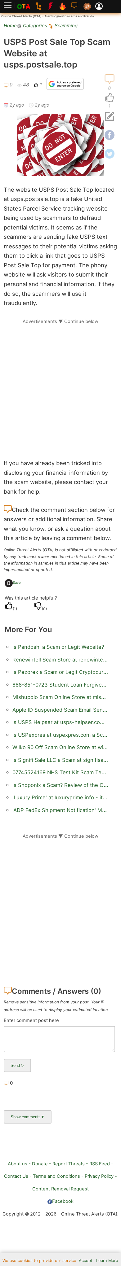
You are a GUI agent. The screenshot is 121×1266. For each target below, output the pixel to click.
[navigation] (109, 98)
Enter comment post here (31, 1020)
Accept (85, 1260)
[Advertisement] (60, 385)
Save (17, 582)
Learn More (107, 1260)
